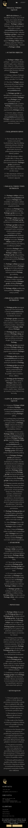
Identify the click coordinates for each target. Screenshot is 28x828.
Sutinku (9, 825)
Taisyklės (5, 809)
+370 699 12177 (6, 789)
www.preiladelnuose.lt (11, 30)
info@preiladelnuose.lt (10, 791)
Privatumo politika (8, 816)
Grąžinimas (6, 811)
